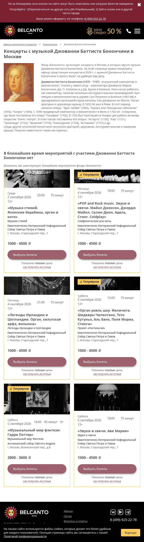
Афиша (68, 511)
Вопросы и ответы (76, 521)
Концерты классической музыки (24, 30)
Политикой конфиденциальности (25, 536)
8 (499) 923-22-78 (95, 18)
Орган (68, 516)
